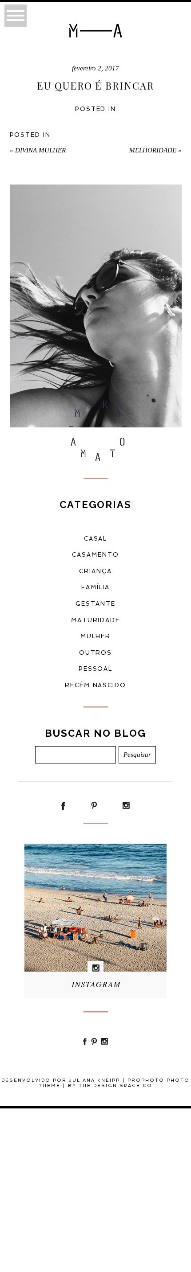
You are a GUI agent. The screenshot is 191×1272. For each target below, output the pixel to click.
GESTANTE (96, 603)
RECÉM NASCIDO (95, 685)
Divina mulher (38, 150)
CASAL (95, 538)
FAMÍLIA (95, 587)
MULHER (95, 636)
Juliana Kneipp (94, 1080)
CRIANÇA (95, 571)
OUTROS (95, 652)
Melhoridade (155, 150)
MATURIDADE (95, 620)
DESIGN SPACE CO (122, 1085)
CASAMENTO (95, 554)
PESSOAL (96, 668)
